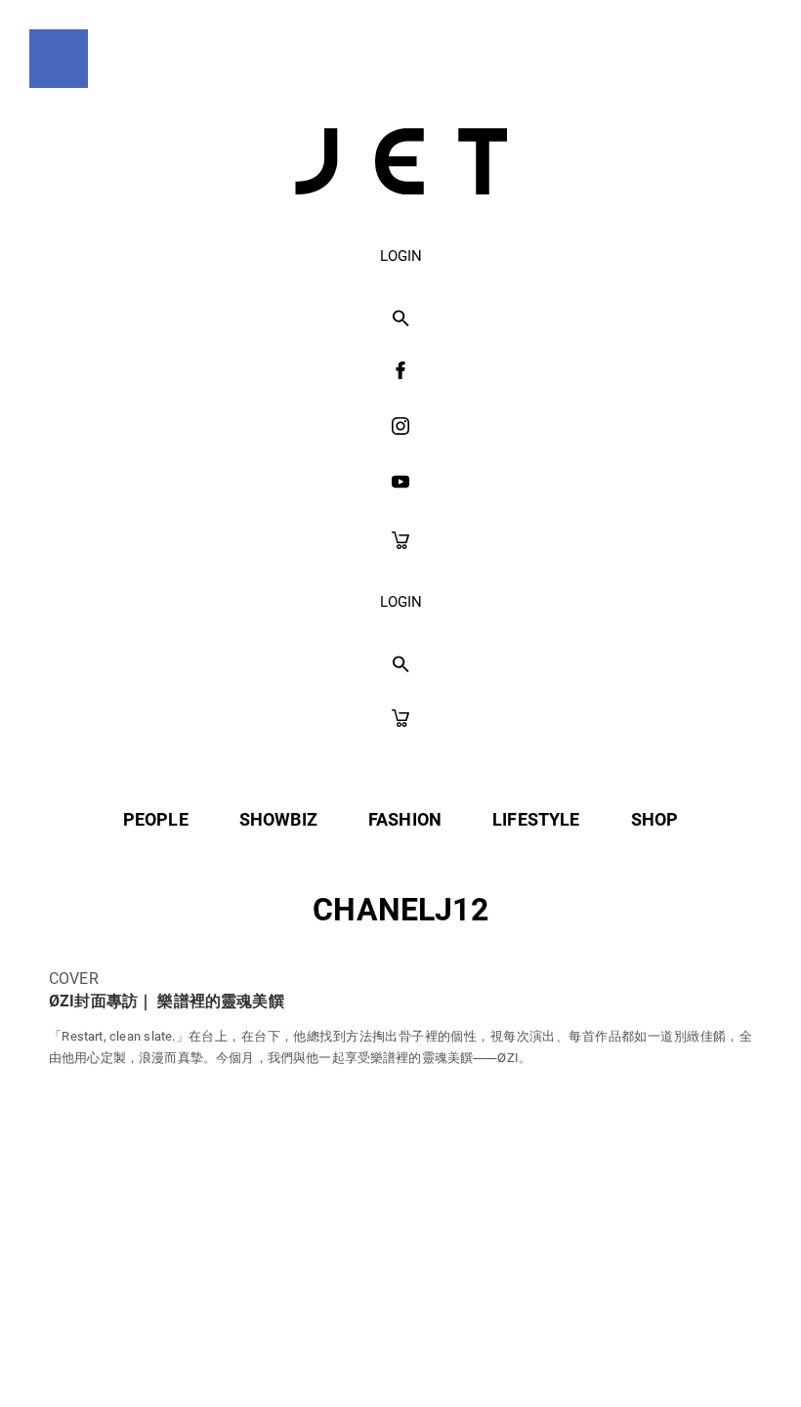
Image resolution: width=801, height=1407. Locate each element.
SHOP (655, 819)
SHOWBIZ (278, 819)
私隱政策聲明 (230, 1350)
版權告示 (473, 1350)
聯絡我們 (587, 1350)
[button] (401, 319)
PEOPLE (156, 819)
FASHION (405, 819)
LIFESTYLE (535, 819)
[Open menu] (58, 58)
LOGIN (401, 256)
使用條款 (360, 1350)
